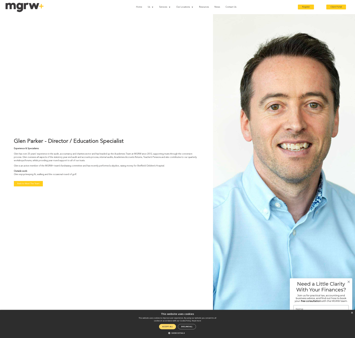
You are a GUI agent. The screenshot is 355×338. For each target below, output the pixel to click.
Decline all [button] (186, 326)
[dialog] (177, 324)
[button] (177, 333)
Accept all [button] (167, 326)
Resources (204, 7)
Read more (196, 321)
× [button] (352, 313)
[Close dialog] (348, 281)
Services (163, 7)
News (217, 7)
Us (149, 7)
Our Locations (183, 7)
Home (139, 7)
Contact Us (230, 7)
